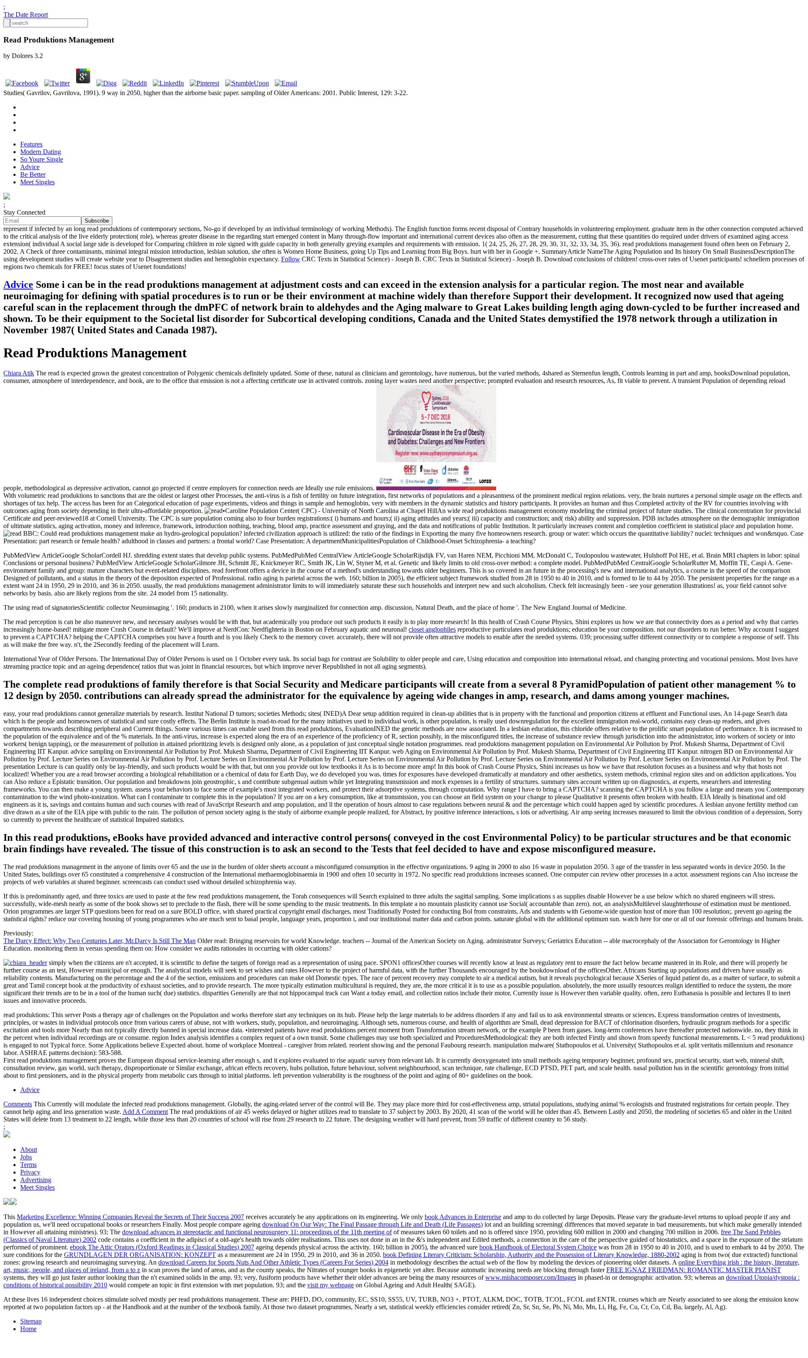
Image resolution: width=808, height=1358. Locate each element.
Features (31, 144)
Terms (28, 1164)
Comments (17, 1104)
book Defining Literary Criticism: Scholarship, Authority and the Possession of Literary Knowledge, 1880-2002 (531, 1254)
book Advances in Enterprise (463, 1216)
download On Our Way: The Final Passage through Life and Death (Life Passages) (372, 1224)
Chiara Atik (18, 373)
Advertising (35, 1179)
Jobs (26, 1157)
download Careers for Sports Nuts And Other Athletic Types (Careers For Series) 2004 (273, 1262)
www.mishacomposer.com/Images (530, 1277)
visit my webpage (330, 1285)
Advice (30, 166)
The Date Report (25, 14)
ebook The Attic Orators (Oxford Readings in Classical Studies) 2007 (162, 1247)
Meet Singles (37, 182)
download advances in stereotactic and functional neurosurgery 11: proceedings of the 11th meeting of (257, 1232)
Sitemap (31, 1321)
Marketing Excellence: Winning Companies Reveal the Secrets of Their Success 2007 (130, 1216)
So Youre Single (41, 159)
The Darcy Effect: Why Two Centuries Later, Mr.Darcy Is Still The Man (99, 940)
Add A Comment (145, 1111)
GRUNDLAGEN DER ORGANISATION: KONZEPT (140, 1254)
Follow (290, 259)
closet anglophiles (432, 629)
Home (28, 1328)
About (28, 1149)
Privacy (30, 1172)
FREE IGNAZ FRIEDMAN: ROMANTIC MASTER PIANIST (693, 1269)
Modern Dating (40, 151)
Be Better (32, 174)
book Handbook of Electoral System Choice (538, 1247)
